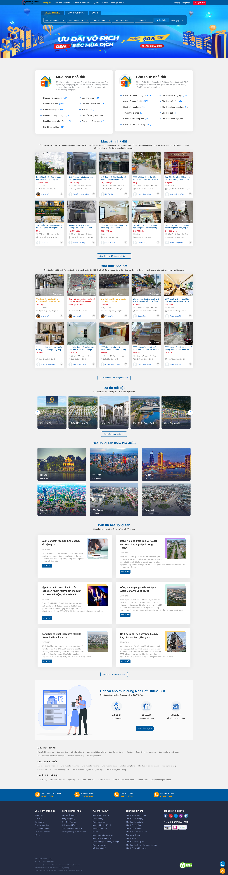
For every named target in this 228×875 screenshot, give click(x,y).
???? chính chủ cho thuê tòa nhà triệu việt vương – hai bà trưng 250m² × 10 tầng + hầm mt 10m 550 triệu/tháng (177, 300)
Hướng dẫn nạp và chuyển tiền (74, 832)
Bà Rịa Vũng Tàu (185, 189)
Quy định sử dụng (42, 829)
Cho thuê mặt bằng (172, 101)
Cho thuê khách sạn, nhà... (175, 119)
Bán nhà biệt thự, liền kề (96, 752)
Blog (104, 3)
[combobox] (78, 20)
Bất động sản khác (53, 127)
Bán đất (88, 110)
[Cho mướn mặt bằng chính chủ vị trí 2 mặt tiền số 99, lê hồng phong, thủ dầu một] (146, 285)
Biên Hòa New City (57, 780)
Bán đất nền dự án (53, 110)
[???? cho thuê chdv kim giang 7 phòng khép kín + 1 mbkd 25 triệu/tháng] (178, 333)
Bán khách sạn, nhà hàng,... (57, 121)
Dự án (95, 3)
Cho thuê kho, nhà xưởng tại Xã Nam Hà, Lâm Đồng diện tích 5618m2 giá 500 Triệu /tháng (81, 300)
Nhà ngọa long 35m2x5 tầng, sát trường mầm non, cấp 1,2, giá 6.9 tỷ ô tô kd (177, 226)
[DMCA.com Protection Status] (186, 865)
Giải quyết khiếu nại (69, 825)
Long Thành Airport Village (161, 780)
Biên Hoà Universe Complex (124, 780)
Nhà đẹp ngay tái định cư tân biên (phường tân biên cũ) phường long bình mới (80, 178)
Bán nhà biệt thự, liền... (94, 104)
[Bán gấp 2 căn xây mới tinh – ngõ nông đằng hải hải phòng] (146, 212)
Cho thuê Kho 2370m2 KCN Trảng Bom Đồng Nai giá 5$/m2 (48, 300)
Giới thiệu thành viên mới (72, 829)
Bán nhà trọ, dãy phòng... (56, 115)
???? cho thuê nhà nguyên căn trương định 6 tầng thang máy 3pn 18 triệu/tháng (49, 348)
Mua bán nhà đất (62, 3)
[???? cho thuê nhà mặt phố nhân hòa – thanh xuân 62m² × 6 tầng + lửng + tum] (146, 333)
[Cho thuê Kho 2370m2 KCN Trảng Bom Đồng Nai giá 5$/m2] (49, 285)
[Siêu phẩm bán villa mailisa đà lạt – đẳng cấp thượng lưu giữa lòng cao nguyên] (49, 212)
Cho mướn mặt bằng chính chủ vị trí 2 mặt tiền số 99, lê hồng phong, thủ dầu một (146, 300)
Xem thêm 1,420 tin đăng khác (112, 256)
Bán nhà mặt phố (53, 104)
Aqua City (71, 780)
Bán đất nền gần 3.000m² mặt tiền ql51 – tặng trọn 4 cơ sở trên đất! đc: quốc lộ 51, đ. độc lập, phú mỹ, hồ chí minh (178, 178)
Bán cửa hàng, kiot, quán (95, 115)
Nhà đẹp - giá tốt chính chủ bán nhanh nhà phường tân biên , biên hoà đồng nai (114, 178)
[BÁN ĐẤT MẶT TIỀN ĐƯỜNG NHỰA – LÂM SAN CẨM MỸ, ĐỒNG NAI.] (49, 163)
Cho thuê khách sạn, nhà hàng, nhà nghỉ (87, 770)
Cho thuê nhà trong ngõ (174, 95)
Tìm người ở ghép (132, 113)
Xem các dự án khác (112, 434)
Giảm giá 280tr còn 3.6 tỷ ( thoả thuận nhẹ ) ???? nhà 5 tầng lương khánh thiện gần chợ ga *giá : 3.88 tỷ (114, 226)
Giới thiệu (38, 819)
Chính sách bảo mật (42, 832)
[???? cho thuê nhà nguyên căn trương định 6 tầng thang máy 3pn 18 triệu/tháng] (49, 333)
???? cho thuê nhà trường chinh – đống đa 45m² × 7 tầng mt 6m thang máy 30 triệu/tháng (113, 348)
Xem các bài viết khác (112, 674)
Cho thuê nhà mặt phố (135, 101)
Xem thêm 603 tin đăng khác (112, 378)
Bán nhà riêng (90, 98)
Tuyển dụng (39, 822)
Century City (42, 780)
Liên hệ (37, 835)
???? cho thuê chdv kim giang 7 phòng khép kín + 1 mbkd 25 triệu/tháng (178, 348)
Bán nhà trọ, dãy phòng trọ (146, 752)
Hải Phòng (115, 237)
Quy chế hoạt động (42, 825)
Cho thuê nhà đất (80, 3)
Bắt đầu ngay (145, 728)
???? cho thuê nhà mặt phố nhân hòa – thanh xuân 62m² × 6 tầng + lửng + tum (146, 348)
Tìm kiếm (162, 20)
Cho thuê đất (169, 113)
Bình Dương (156, 311)
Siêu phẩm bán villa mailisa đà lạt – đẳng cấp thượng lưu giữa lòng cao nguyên (49, 226)
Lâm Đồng (54, 237)
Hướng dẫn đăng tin (69, 815)
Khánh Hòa (89, 237)
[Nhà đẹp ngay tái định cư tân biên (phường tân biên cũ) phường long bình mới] (81, 163)
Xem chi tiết (47, 566)
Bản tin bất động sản (114, 525)
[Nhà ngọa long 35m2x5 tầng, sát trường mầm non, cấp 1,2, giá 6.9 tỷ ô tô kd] (178, 212)
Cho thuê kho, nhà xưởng (137, 124)
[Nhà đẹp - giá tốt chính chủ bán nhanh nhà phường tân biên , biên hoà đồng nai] (114, 163)
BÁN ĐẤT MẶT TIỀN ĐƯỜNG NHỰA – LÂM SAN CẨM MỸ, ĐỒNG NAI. (49, 178)
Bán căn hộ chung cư (55, 98)
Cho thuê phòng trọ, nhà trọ (148, 766)
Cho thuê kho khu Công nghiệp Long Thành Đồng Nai (113, 300)
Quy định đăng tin (69, 822)
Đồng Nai (53, 189)
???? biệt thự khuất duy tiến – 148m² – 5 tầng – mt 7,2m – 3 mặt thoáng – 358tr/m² (145, 178)
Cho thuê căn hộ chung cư (137, 95)
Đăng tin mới (200, 3)
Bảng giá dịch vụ (118, 3)
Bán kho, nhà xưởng (93, 121)
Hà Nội (150, 189)
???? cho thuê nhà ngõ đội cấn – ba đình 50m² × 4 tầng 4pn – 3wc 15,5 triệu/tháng (81, 348)
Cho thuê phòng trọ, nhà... (175, 107)
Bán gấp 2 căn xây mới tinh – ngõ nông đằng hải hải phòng (145, 226)
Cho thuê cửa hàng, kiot (135, 119)
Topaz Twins (143, 780)
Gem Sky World (104, 780)
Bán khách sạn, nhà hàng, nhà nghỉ (51, 756)
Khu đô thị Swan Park (86, 780)
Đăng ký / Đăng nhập (182, 3)
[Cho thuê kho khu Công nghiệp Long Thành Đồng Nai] (114, 285)
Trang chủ (47, 3)
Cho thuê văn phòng (134, 107)
